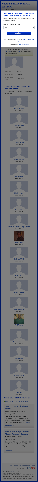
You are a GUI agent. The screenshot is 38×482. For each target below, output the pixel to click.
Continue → (19, 33)
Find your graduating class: (11, 24)
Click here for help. (24, 44)
